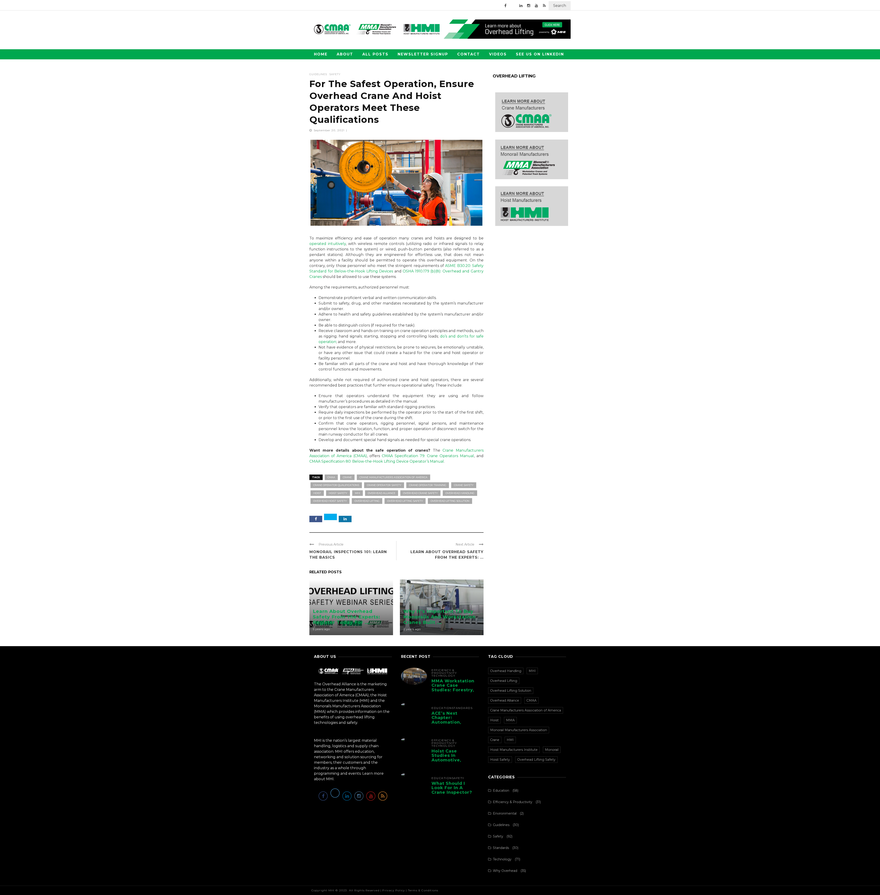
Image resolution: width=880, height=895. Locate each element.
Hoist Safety (338, 493)
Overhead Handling (460, 493)
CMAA (331, 477)
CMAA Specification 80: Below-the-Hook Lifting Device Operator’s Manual (376, 461)
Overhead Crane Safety (420, 493)
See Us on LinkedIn (540, 54)
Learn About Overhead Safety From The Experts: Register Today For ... (346, 617)
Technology (443, 675)
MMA (510, 720)
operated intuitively (327, 244)
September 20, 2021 (329, 130)
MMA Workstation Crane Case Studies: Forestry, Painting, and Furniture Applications (453, 692)
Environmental (505, 813)
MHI (357, 493)
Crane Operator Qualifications (336, 485)
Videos (498, 54)
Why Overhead (505, 871)
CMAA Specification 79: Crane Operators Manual (428, 456)
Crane (347, 477)
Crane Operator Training (427, 485)
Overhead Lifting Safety (405, 500)
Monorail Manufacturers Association (518, 730)
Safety (335, 74)
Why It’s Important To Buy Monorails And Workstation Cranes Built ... (439, 617)
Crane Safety (463, 485)
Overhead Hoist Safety (330, 500)
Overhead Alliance (381, 493)
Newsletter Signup (423, 54)
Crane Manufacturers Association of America (393, 477)
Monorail (551, 750)
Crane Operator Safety (384, 485)
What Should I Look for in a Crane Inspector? (452, 788)
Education (322, 604)
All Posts (375, 54)
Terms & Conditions (423, 890)
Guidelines (318, 74)
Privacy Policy (393, 890)
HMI (510, 740)
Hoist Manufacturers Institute (514, 750)
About (345, 54)
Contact (468, 54)
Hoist (317, 493)
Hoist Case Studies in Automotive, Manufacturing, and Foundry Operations (450, 762)
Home (320, 54)
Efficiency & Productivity (444, 671)
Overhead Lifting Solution (450, 500)
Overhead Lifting (367, 500)
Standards (462, 708)
